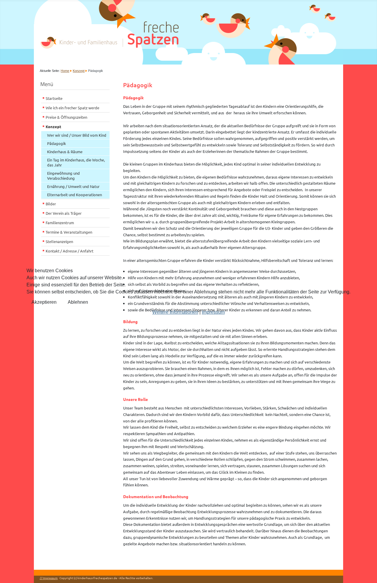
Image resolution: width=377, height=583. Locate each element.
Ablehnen (78, 302)
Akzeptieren (44, 302)
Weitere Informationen (175, 312)
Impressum (213, 312)
